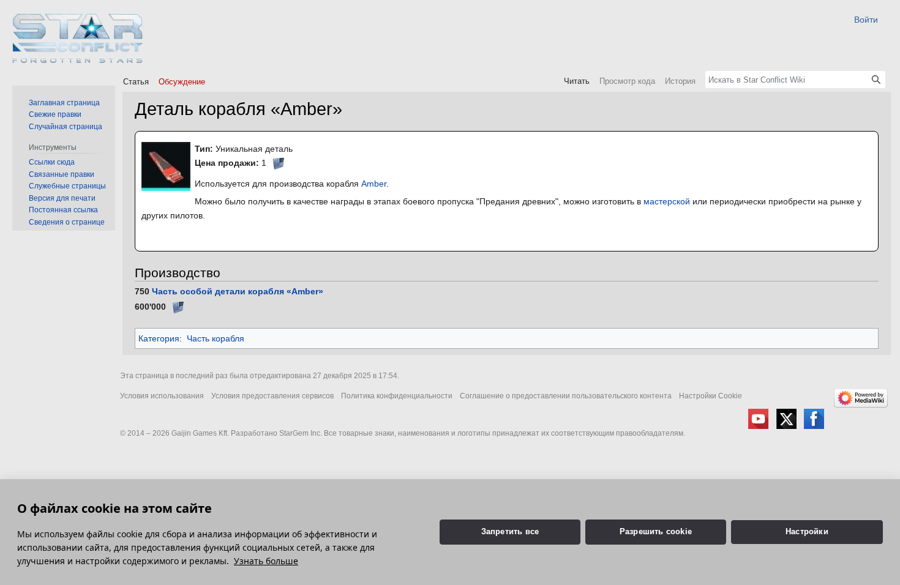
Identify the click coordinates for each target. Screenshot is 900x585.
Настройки (807, 531)
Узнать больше (266, 561)
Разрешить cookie (656, 531)
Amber (373, 183)
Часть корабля (215, 338)
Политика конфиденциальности (396, 396)
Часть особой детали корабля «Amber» (237, 291)
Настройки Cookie (710, 396)
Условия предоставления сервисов (272, 396)
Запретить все (510, 531)
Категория (158, 338)
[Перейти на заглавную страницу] (78, 38)
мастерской (666, 201)
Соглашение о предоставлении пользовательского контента (566, 396)
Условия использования (162, 396)
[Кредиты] (278, 163)
